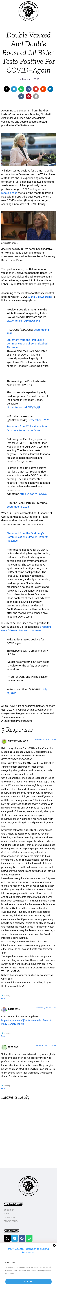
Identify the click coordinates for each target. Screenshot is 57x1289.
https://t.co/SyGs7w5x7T (34, 494)
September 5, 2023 (39, 420)
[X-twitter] (7, 1238)
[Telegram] (14, 1238)
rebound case (9, 192)
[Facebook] (22, 1238)
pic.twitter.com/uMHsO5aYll (23, 320)
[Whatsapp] (29, 1238)
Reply (3, 998)
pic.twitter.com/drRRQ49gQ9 (23, 407)
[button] (7, 89)
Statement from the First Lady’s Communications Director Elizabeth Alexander (27, 343)
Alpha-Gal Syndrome (40, 296)
